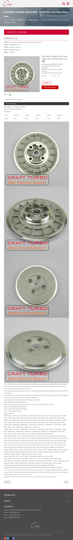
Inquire (46, 83)
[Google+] (5, 538)
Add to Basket (51, 87)
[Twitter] (11, 538)
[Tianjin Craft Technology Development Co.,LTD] (36, 525)
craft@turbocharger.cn (14, 49)
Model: (7, 99)
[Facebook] (13, 538)
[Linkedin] (8, 538)
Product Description (10, 103)
